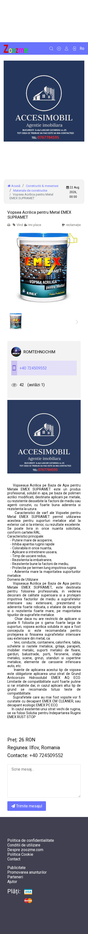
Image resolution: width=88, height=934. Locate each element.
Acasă (15, 186)
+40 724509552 (33, 368)
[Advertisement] (44, 21)
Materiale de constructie (30, 190)
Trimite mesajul (28, 806)
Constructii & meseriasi (42, 186)
